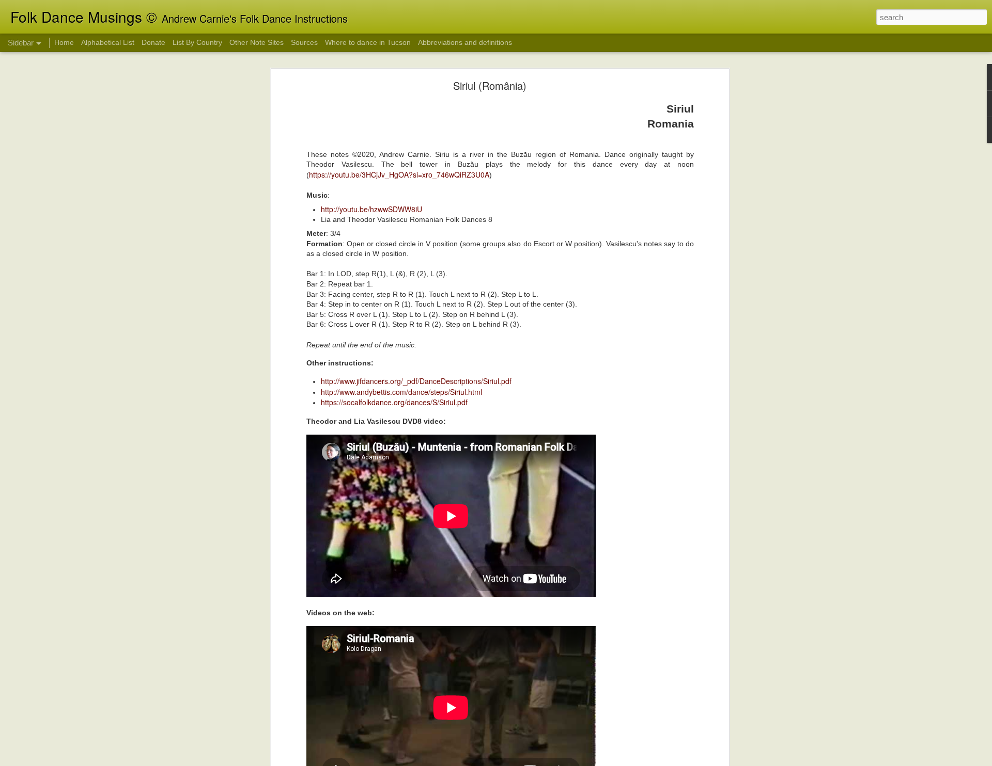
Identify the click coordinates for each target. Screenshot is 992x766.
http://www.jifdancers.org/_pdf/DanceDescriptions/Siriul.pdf (416, 381)
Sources (304, 42)
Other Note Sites (256, 42)
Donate (153, 42)
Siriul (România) (489, 85)
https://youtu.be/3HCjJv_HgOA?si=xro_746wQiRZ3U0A (399, 174)
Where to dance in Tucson (368, 42)
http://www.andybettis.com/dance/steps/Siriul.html (401, 392)
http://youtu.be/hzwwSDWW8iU (371, 209)
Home (64, 42)
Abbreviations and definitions (465, 42)
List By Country (197, 42)
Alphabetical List (107, 42)
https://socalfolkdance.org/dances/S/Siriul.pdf (394, 402)
